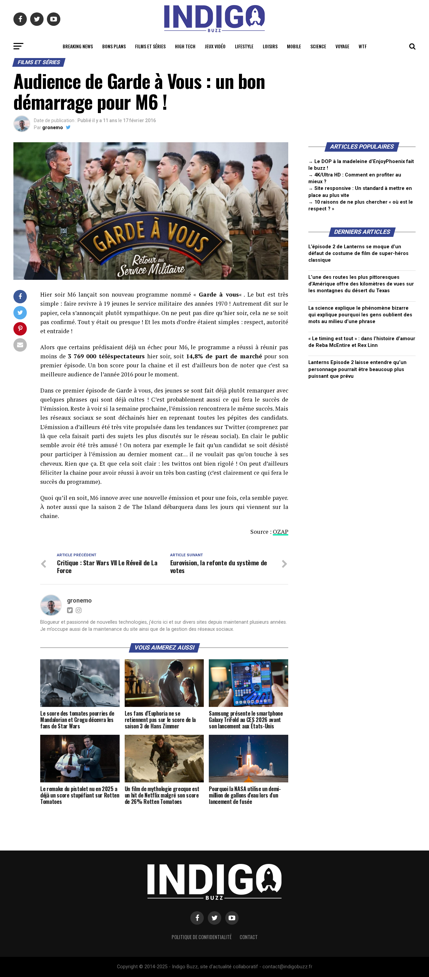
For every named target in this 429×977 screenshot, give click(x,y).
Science (318, 46)
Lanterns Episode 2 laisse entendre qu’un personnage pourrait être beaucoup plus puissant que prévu (357, 369)
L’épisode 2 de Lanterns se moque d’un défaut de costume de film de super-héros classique (358, 253)
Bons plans (114, 46)
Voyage (342, 46)
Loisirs (270, 46)
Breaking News (78, 46)
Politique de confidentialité (202, 936)
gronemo (52, 127)
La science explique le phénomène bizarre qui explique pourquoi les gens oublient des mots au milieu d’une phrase (360, 314)
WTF (363, 46)
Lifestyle (244, 46)
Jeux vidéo (215, 46)
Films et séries (150, 46)
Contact (249, 936)
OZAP (280, 531)
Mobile (294, 46)
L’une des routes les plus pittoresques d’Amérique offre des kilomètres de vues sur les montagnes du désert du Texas (361, 284)
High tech (185, 46)
